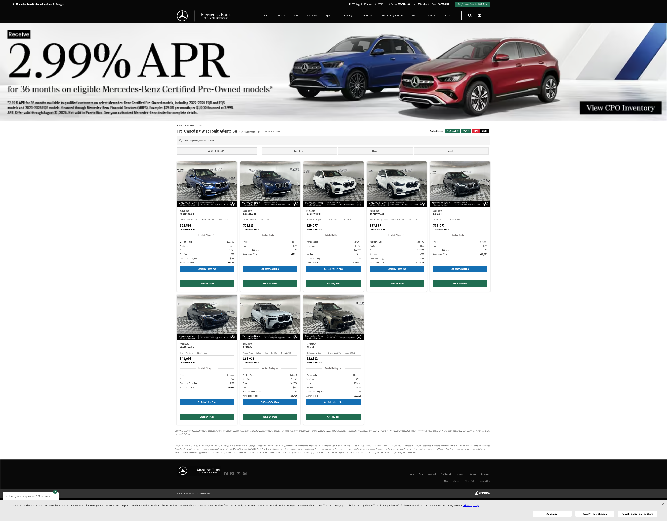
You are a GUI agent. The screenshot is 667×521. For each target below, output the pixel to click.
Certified (432, 473)
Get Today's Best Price (207, 268)
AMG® (415, 15)
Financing (347, 15)
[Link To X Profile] (232, 473)
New (296, 15)
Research (430, 15)
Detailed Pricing (204, 235)
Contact (447, 15)
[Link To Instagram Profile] (245, 473)
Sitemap (456, 481)
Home (266, 15)
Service (281, 15)
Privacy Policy (470, 481)
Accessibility (485, 481)
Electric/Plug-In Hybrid (392, 15)
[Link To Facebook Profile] (226, 473)
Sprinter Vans (367, 15)
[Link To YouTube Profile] (239, 473)
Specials (330, 15)
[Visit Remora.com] (482, 493)
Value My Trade (207, 283)
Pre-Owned (312, 15)
